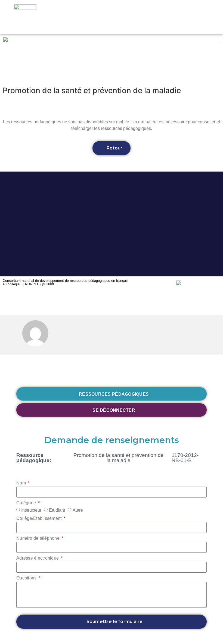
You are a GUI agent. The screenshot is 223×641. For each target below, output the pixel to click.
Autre (78, 510)
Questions (27, 578)
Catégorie (26, 503)
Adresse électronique (38, 558)
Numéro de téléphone (38, 538)
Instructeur (31, 510)
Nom (21, 483)
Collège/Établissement (39, 518)
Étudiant (57, 510)
